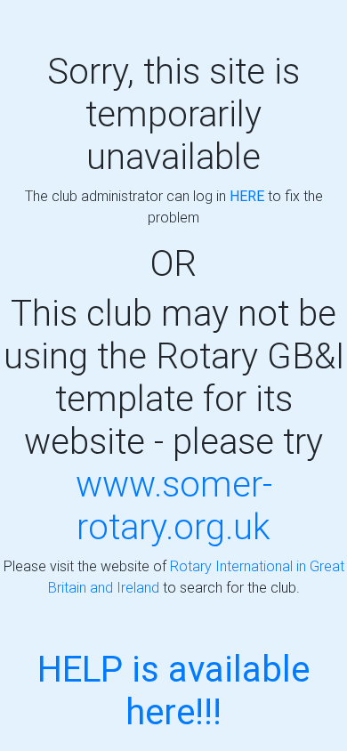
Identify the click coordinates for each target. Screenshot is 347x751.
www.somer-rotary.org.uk (174, 505)
